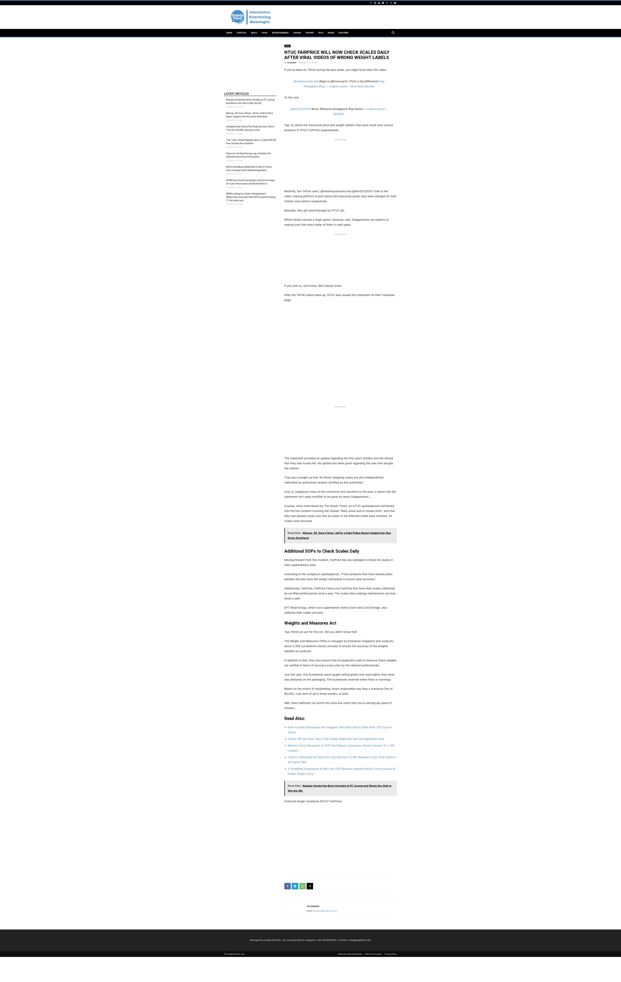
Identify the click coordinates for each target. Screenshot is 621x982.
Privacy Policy (391, 954)
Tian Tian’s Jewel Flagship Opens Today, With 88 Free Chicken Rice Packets (251, 142)
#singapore (311, 86)
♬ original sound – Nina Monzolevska (350, 86)
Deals (254, 32)
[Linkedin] (379, 3)
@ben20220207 (301, 109)
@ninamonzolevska (305, 81)
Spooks (310, 32)
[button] (393, 33)
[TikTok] (387, 3)
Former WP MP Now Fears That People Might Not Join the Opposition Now (336, 739)
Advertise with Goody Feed (350, 954)
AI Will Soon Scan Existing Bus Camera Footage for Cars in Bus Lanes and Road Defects (250, 182)
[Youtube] (395, 3)
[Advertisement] (338, 17)
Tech (320, 32)
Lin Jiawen (291, 62)
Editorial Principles (373, 954)
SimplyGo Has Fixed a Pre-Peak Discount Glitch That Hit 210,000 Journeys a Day (250, 128)
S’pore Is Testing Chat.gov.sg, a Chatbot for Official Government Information (248, 155)
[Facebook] (371, 3)
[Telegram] (383, 3)
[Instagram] (375, 3)
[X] (391, 3)
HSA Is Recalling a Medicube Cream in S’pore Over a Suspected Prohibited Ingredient (249, 169)
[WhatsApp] (302, 886)
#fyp (322, 86)
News (229, 32)
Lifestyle (241, 32)
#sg (381, 81)
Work (331, 32)
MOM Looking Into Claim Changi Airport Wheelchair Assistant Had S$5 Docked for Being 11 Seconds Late (251, 197)
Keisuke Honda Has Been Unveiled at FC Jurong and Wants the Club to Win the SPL (250, 101)
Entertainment (280, 32)
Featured (343, 32)
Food (264, 32)
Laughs (297, 32)
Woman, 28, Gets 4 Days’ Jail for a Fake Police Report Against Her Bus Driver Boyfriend (249, 115)
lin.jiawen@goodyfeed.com (325, 911)
